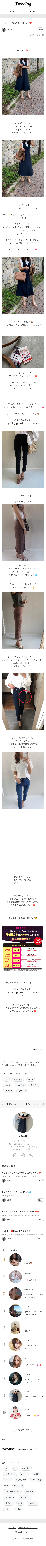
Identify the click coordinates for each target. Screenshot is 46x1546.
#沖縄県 (17, 1509)
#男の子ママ (21, 1480)
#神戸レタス (23, 1091)
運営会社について (23, 1532)
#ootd (30, 1079)
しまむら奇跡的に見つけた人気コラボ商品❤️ (21, 1173)
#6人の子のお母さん (12, 1491)
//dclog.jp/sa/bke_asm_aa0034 (24, 423)
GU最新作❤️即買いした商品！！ (16, 1231)
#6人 (6, 1486)
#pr (6, 1468)
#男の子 (7, 1480)
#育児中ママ (33, 1503)
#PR (15, 1468)
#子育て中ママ (10, 1474)
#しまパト (34, 1085)
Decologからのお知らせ (28, 1449)
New (12, 11)
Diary (40, 30)
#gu (13, 1196)
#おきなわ (26, 1468)
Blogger (34, 11)
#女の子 (24, 1474)
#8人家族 (29, 1491)
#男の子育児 (36, 1480)
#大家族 (36, 1474)
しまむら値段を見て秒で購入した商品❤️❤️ (21, 1212)
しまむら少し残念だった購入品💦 (16, 1192)
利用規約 (12, 1528)
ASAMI (23, 1136)
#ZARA (14, 1215)
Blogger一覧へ (23, 1430)
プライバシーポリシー (27, 1528)
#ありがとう (9, 1497)
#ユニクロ (8, 1091)
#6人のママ (18, 1486)
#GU (6, 1079)
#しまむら (20, 1085)
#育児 (20, 1503)
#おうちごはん (25, 1497)
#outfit (7, 1085)
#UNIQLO (18, 1079)
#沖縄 (6, 1509)
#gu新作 (18, 1235)
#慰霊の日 (8, 1503)
